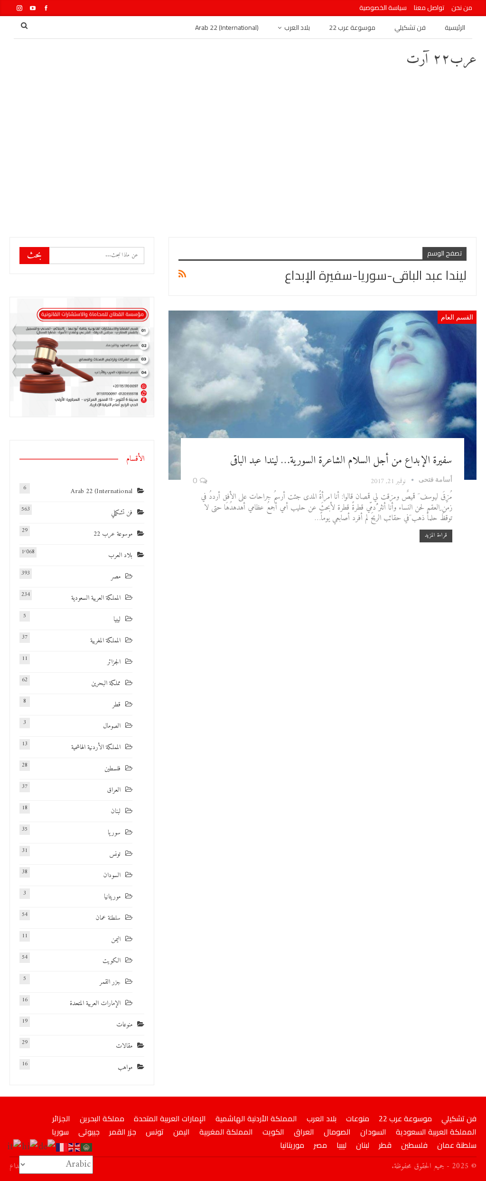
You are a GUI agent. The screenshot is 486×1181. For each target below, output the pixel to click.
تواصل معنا (429, 7)
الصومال (112, 726)
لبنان (116, 811)
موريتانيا (112, 897)
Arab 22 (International (101, 491)
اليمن (116, 939)
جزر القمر (110, 982)
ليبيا (117, 619)
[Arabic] (87, 1147)
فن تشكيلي (410, 27)
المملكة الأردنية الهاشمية (96, 747)
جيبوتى (89, 1132)
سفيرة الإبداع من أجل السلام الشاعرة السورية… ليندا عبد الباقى (341, 460)
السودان (112, 875)
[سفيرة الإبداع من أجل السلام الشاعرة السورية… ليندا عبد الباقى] (322, 395)
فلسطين (112, 769)
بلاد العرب (297, 27)
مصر (116, 577)
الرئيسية (455, 27)
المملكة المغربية (105, 641)
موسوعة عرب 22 (352, 27)
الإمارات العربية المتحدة (95, 1003)
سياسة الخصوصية (383, 7)
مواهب (125, 1067)
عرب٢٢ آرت (441, 59)
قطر (116, 705)
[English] (74, 1147)
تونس (115, 854)
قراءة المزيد (436, 535)
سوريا (114, 833)
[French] (62, 1147)
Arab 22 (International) (227, 27)
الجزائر (114, 662)
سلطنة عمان (108, 918)
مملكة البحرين (106, 683)
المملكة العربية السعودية (96, 598)
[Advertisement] (243, 151)
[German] (47, 1147)
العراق (114, 790)
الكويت (112, 961)
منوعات (124, 1025)
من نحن (461, 7)
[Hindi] (30, 1147)
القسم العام (457, 316)
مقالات (124, 1046)
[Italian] (14, 1147)
